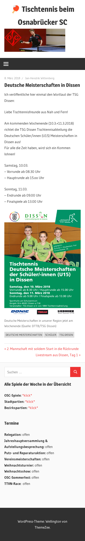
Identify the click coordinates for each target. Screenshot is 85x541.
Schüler (50, 334)
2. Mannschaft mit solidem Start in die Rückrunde (43, 349)
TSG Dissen (66, 334)
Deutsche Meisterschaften (24, 334)
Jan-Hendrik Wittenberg (39, 78)
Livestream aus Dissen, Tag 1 (57, 355)
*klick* (27, 395)
